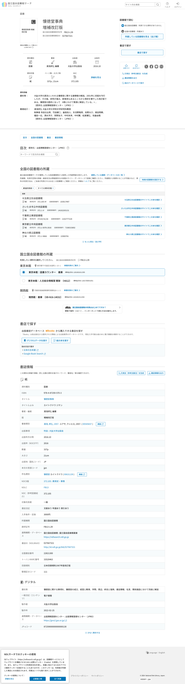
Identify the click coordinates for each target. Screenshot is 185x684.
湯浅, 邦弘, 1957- (51, 423)
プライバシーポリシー (79, 675)
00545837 (87, 423)
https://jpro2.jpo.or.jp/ (54, 620)
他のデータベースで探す (134, 83)
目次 (25, 137)
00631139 (68, 474)
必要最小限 (37, 678)
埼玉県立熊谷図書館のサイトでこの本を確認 (142, 199)
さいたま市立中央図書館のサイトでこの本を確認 (140, 208)
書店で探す (142, 52)
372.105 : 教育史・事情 (54, 481)
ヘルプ (167, 7)
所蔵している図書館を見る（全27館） (142, 36)
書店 (49, 137)
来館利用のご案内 (71, 265)
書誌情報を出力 (131, 78)
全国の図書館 (37, 137)
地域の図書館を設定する (151, 179)
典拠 (99, 424)
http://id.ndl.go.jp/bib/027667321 (59, 546)
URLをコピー (136, 68)
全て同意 (57, 678)
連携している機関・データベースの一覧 (107, 175)
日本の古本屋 (30, 349)
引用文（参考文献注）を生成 (136, 73)
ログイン (177, 7)
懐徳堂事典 (49, 398)
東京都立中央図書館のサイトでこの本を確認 (142, 225)
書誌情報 (59, 137)
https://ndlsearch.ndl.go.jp (56, 536)
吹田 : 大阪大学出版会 (53, 430)
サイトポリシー (97, 675)
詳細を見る (96, 77)
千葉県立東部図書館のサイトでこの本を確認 (142, 217)
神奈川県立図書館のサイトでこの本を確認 (143, 234)
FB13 (46, 487)
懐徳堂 (47, 474)
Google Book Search (34, 353)
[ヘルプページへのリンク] (33, 47)
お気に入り (126, 68)
